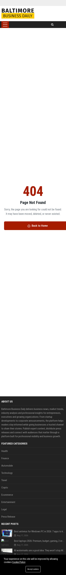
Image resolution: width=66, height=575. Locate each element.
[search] (52, 24)
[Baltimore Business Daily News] (17, 13)
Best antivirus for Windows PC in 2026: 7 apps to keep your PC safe (39, 531)
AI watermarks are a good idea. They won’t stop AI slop (39, 550)
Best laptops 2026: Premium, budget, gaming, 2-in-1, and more (39, 540)
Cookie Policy (18, 562)
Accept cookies (33, 569)
